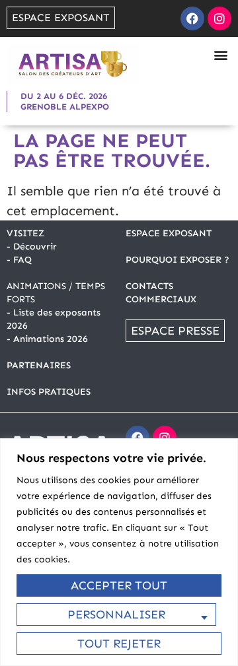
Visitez (25, 233)
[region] (119, 552)
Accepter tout (119, 585)
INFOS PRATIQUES (49, 391)
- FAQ (19, 259)
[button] (220, 54)
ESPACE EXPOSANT (169, 233)
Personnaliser (116, 614)
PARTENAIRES (39, 365)
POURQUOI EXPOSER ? (177, 259)
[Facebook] (192, 18)
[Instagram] (219, 18)
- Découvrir (32, 246)
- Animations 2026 (47, 339)
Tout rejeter (119, 643)
